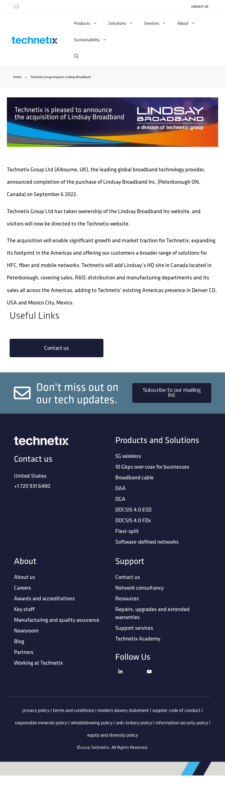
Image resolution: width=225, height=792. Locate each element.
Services (151, 23)
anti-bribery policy (134, 723)
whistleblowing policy (92, 723)
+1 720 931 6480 (32, 485)
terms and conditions (73, 710)
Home (17, 77)
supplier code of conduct (176, 710)
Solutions (117, 23)
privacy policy (35, 710)
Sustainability (87, 39)
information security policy (182, 723)
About (183, 23)
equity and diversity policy (112, 735)
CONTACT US (200, 6)
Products (82, 23)
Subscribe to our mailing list (172, 393)
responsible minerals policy (41, 723)
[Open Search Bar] (76, 56)
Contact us (56, 347)
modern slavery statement (123, 710)
